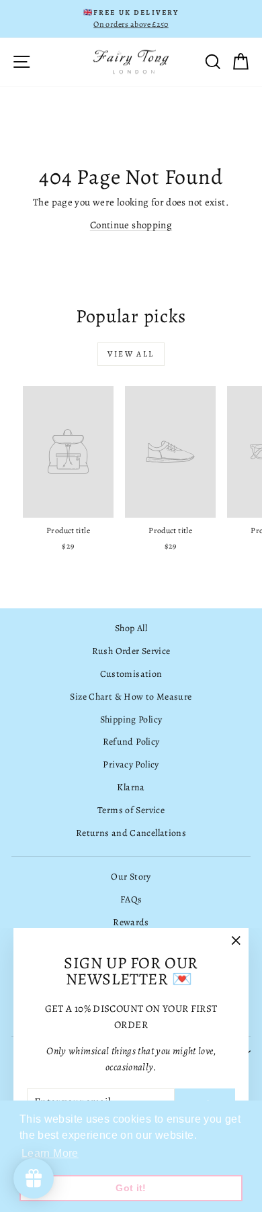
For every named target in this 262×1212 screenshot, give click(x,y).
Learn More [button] (50, 1153)
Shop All (131, 628)
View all (130, 353)
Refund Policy (131, 741)
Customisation (131, 673)
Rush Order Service (131, 651)
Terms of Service (131, 810)
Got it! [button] (131, 1187)
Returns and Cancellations (131, 833)
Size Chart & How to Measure (130, 696)
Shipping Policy (131, 719)
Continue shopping (131, 225)
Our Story (130, 876)
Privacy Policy (131, 764)
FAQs (131, 899)
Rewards (131, 922)
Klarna (130, 787)
